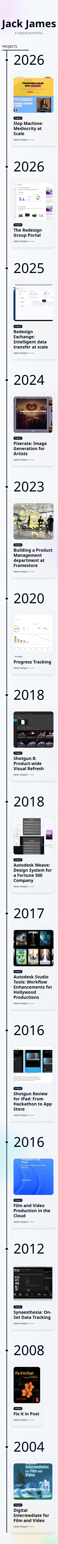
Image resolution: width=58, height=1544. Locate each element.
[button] (29, 99)
